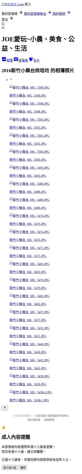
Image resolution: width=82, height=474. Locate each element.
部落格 (23, 60)
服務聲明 (49, 419)
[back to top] (5, 408)
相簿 (10, 60)
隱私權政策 (33, 419)
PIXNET (26, 415)
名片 (36, 60)
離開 (22, 467)
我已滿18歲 (9, 467)
